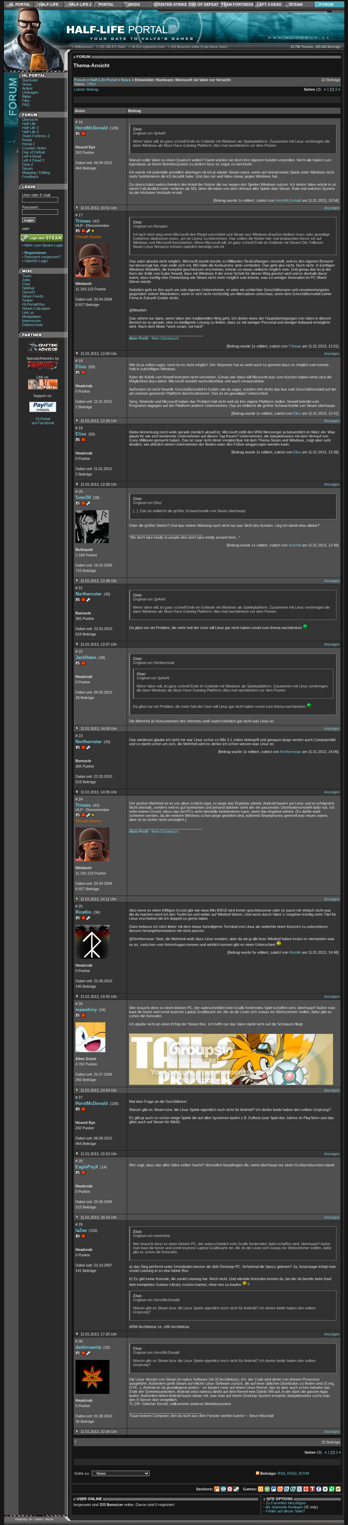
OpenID (28, 292)
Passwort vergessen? (42, 257)
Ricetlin (83, 912)
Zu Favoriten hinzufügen (286, 1503)
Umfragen (30, 92)
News (27, 84)
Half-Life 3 (30, 132)
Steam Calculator (36, 308)
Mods (134, 4)
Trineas (83, 220)
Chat (26, 284)
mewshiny (86, 1009)
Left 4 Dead (269, 4)
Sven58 (83, 497)
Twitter (27, 300)
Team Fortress (237, 4)
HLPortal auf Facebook (43, 421)
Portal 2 (28, 144)
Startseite (30, 80)
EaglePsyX (86, 1166)
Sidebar (28, 288)
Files (26, 100)
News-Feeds (33, 296)
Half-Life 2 (80, 4)
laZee (81, 1230)
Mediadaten (31, 317)
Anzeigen (332, 208)
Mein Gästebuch (165, 338)
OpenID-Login (36, 261)
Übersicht (30, 120)
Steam (296, 4)
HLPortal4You (33, 304)
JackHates (86, 657)
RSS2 (292, 1473)
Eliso (80, 366)
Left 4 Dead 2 (33, 160)
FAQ (26, 105)
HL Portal (20, 4)
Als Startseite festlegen (284, 1507)
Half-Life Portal (103, 80)
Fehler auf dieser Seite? (285, 1511)
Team (26, 276)
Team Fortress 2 (36, 136)
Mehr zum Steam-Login (43, 245)
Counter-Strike (170, 4)
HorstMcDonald (91, 127)
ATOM (303, 1473)
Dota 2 (27, 164)
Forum (326, 4)
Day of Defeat (204, 4)
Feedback (30, 177)
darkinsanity (88, 1347)
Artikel (27, 88)
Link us (28, 312)
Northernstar (88, 593)
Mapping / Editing (36, 173)
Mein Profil (138, 338)
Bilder (26, 96)
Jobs (26, 280)
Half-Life (48, 4)
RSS (281, 1473)
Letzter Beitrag (86, 89)
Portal (106, 4)
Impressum (31, 321)
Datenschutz (32, 325)
